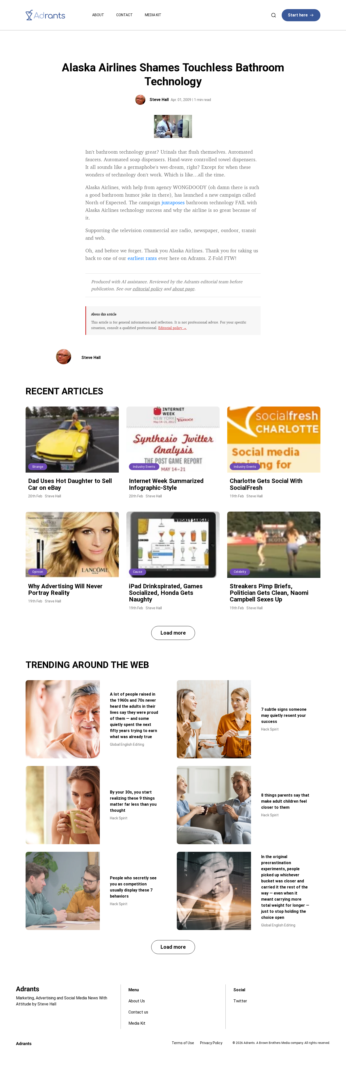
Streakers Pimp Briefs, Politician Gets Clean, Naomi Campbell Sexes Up (269, 593)
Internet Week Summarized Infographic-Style (166, 484)
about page (183, 288)
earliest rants (142, 258)
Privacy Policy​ (211, 1043)
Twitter (240, 1001)
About (98, 15)
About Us (136, 1001)
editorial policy (147, 288)
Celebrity (240, 572)
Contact (124, 15)
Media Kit (153, 15)
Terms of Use (183, 1043)
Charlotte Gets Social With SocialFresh (266, 484)
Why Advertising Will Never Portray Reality (65, 589)
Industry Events (144, 467)
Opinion (37, 572)
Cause (137, 572)
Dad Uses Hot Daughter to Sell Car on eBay (70, 484)
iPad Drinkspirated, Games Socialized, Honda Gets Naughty (166, 593)
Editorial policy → (172, 328)
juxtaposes (173, 202)
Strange (37, 467)
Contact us (138, 1012)
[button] (173, 633)
